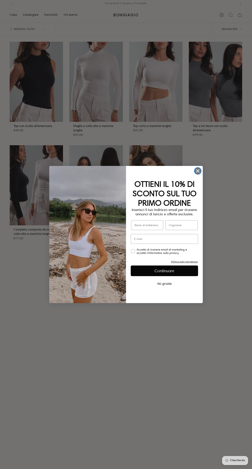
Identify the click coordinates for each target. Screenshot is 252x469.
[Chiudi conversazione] (197, 170)
